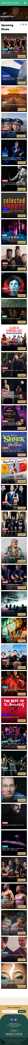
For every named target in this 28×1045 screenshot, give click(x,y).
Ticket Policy (22, 1040)
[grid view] (26, 25)
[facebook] (11, 1019)
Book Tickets (21, 136)
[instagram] (15, 1019)
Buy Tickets (21, 56)
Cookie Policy (9, 1041)
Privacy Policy (16, 1040)
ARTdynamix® (9, 1043)
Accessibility (10, 1040)
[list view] (23, 25)
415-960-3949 (14, 1026)
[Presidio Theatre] (10, 3)
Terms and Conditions (17, 1041)
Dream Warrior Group (18, 1043)
